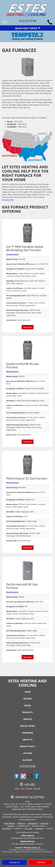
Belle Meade (9, 823)
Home (27, 692)
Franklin (10, 826)
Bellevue (21, 823)
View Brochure (12, 254)
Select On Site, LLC (33, 847)
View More (27, 327)
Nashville (39, 828)
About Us (27, 739)
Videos (27, 705)
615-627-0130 (7, 199)
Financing (27, 732)
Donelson (44, 823)
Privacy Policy (27, 746)
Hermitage (6, 828)
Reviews (27, 698)
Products (27, 712)
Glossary (27, 760)
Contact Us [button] (14, 862)
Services (27, 719)
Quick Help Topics (26, 28)
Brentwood (32, 823)
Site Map (27, 753)
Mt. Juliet (28, 828)
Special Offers (27, 726)
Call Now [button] (40, 862)
